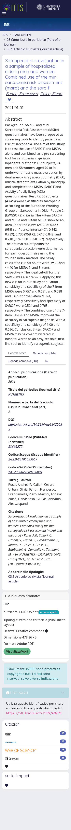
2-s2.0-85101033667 (22, 459)
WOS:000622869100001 (25, 472)
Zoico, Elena (51, 93)
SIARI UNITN (21, 35)
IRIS (5, 35)
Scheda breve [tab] (17, 353)
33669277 (15, 446)
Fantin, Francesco (22, 93)
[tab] (46, 361)
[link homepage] (14, 7)
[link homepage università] (48, 7)
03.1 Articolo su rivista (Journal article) (35, 49)
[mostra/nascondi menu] (4, 14)
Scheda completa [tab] (44, 353)
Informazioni (18, 693)
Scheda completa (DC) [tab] (23, 361)
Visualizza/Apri (17, 651)
